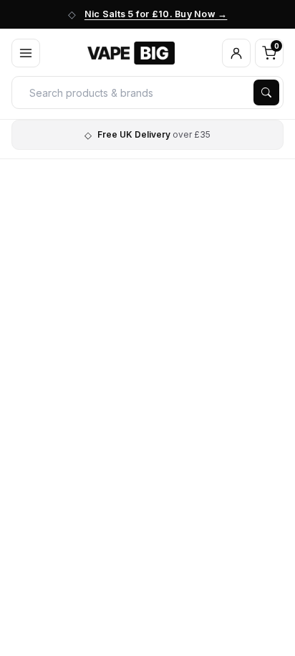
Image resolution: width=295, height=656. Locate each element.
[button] (236, 53)
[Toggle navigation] (25, 53)
